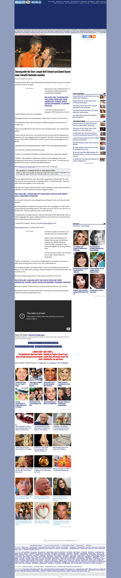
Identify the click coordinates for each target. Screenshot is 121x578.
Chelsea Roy (38, 557)
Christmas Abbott (66, 563)
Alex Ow (73, 563)
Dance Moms (20, 31)
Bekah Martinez (88, 556)
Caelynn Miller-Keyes (20, 555)
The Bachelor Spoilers (39, 566)
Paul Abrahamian (43, 563)
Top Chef (81, 32)
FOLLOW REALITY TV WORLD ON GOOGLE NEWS (43, 342)
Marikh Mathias (96, 556)
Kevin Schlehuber (27, 563)
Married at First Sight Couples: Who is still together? (59, 571)
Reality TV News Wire (101, 1)
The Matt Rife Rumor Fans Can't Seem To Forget (20, 384)
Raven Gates (84, 560)
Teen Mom (67, 32)
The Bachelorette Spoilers (51, 566)
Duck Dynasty (102, 547)
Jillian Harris (76, 553)
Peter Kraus (41, 558)
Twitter (41, 363)
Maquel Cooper (26, 556)
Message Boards (95, 2)
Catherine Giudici (71, 558)
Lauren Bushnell (81, 557)
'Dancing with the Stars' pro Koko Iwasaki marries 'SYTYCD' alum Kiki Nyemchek (84, 102)
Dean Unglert (22, 559)
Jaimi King (41, 562)
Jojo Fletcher (63, 551)
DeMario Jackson (63, 560)
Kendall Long (103, 555)
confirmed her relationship (26, 167)
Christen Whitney (57, 562)
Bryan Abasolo (55, 557)
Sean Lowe (26, 553)
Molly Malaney (89, 558)
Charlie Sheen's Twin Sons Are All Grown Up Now (35, 403)
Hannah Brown (29, 555)
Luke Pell (88, 562)
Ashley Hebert (47, 553)
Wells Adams (88, 557)
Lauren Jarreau (58, 556)
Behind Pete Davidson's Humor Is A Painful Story (50, 403)
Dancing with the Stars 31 (38, 34)
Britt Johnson (66, 556)
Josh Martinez (79, 563)
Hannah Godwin (100, 554)
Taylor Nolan (71, 560)
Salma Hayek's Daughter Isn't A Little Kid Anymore (35, 384)
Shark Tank (43, 32)
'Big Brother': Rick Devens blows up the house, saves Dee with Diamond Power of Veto (85, 148)
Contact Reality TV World (68, 545)
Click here (63, 172)
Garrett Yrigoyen (81, 555)
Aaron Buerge (69, 554)
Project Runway (25, 32)
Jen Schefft (54, 554)
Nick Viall (57, 551)
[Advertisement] (60, 533)
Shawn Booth (35, 558)
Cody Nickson (51, 563)
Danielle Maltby (95, 557)
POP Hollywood (91, 1)
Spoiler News (66, 1)
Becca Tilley (54, 559)
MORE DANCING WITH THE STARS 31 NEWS (48, 346)
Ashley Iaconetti (93, 559)
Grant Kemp (101, 562)
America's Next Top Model (54, 29)
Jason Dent (92, 563)
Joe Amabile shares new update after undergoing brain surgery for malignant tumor (86, 160)
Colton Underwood (25, 551)
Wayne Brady (47, 223)
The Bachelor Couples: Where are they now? (77, 569)
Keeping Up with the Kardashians (62, 31)
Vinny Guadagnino (85, 226)
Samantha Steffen (25, 560)
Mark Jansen (86, 563)
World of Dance (92, 32)
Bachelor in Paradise (66, 29)
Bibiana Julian (73, 556)
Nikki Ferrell (63, 558)
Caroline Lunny (80, 556)
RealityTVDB (84, 1)
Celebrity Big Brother (97, 29)
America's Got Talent (43, 29)
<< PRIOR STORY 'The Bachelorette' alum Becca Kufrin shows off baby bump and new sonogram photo (29, 355)
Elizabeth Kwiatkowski (37, 335)
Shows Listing (103, 2)
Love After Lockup (75, 31)
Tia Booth (88, 555)
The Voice (86, 32)
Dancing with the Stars (29, 31)
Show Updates (51, 1)
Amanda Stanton (84, 559)
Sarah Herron (95, 562)
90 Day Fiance (18, 29)
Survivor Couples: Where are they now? (81, 571)
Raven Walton (35, 563)
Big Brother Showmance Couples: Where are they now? (33, 571)
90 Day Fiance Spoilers (27, 566)
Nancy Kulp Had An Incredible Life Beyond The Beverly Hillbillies (96, 248)
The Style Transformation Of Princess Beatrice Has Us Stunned (21, 404)
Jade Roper (28, 558)
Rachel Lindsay (50, 551)
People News (59, 1)
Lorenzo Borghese (23, 554)
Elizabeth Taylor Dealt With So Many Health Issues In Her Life (80, 292)
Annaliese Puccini (30, 557)
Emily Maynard (33, 553)
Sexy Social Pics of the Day (71, 2)
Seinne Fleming (42, 556)
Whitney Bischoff (56, 558)
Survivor (62, 32)
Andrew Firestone (61, 554)
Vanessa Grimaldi (64, 557)
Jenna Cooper (19, 556)
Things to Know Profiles (84, 2)
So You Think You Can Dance (53, 32)
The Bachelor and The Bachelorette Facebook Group (69, 566)
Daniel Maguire (34, 562)
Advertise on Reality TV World (52, 545)
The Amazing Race (26, 29)
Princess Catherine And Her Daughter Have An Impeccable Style (97, 270)
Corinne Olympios (54, 560)
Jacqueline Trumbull (46, 557)
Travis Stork (31, 554)
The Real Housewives (35, 32)
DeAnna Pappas (91, 553)
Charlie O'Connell (39, 554)
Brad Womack (54, 553)
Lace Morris (46, 560)
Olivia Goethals (50, 556)
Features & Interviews (59, 2)
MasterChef (103, 31)
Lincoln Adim (43, 555)
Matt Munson (99, 560)
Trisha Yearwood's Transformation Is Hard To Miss (64, 384)
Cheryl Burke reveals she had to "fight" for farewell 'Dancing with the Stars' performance (85, 106)
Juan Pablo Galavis (99, 551)
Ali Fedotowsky (61, 553)
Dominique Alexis (48, 562)
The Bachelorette (82, 29)
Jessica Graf (58, 563)
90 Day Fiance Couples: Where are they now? (32, 568)
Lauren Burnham (95, 555)
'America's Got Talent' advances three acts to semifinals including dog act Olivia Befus (86, 139)
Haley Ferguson (76, 559)
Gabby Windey (76, 226)
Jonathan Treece (66, 562)
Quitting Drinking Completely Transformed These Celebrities (80, 270)
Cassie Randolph (84, 554)
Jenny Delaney (34, 556)
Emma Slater (19, 227)
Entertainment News (75, 1)
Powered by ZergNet (65, 409)
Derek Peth (77, 560)
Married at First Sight (95, 31)
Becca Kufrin (34, 551)
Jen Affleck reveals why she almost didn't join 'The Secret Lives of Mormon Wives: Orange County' (85, 124)
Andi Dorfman (91, 551)
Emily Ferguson (68, 559)
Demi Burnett (36, 555)
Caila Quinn (61, 559)
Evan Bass (21, 558)
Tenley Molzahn (97, 558)
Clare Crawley (47, 559)
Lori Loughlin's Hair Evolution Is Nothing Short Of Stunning (80, 248)
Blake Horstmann (57, 555)
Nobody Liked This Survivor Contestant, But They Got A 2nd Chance (61, 522)
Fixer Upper (38, 31)
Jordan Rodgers (72, 557)
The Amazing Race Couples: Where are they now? (87, 568)
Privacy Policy (80, 545)
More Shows (103, 32)
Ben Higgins (69, 551)
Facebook (53, 363)
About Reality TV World (36, 545)
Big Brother (89, 29)
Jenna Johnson (18, 563)
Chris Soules (84, 551)
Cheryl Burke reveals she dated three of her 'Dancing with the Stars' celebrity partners (85, 111)
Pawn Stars (57, 548)
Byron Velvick (47, 554)
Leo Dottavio (50, 555)
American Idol (34, 29)
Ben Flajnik (40, 553)
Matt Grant (98, 553)
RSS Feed (88, 545)
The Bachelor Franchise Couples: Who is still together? (53, 569)
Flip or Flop (44, 31)
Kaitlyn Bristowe (76, 551)
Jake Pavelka (69, 553)
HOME (16, 34)
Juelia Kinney (100, 559)
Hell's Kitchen (50, 31)
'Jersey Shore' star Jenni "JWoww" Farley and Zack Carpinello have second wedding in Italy (84, 129)
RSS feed (65, 363)
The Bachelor (74, 29)
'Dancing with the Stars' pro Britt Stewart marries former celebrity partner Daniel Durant (86, 97)
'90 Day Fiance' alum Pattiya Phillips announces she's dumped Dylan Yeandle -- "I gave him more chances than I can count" (86, 154)
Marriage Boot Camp (85, 31)
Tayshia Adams (92, 554)
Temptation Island (74, 32)
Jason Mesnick (83, 553)
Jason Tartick (73, 555)
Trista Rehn (76, 554)
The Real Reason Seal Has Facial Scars (96, 291)
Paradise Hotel (18, 32)
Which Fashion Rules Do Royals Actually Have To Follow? (60, 498)
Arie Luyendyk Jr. (42, 551)
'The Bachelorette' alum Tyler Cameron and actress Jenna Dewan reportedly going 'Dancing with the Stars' (85, 134)
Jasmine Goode (91, 560)
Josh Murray (48, 558)
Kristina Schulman (30, 559)
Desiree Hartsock (19, 553)
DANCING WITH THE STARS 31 (25, 346)
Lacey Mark (21, 562)
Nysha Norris (22, 557)
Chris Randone (65, 555)
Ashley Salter (33, 560)
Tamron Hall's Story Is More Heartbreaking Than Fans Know (49, 384)
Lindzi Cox (17, 560)
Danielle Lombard (39, 559)
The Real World (83, 548)
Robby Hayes (82, 562)
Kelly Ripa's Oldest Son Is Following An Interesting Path (64, 403)
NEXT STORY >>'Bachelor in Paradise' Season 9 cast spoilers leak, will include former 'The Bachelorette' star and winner (56, 355)
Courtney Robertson (80, 558)
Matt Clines (99, 563)
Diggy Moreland (74, 562)
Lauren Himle (40, 560)
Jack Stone (27, 562)
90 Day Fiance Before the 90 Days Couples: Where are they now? (59, 568)
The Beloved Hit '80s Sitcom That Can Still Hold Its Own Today (23, 522)
